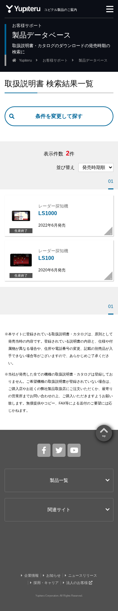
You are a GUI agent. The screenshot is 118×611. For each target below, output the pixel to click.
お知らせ (53, 575)
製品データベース (93, 60)
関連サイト (59, 509)
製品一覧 (59, 480)
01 (110, 181)
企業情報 (31, 575)
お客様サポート (55, 60)
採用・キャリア (46, 583)
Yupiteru (25, 60)
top (104, 435)
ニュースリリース (82, 575)
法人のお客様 (77, 583)
